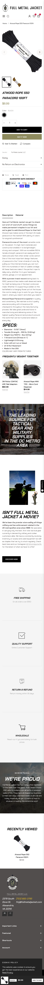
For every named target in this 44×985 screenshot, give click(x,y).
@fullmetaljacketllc (34, 544)
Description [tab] (7, 215)
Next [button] (39, 52)
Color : (7, 110)
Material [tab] (19, 215)
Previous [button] (4, 52)
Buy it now (22, 137)
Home (5, 23)
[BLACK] (4, 115)
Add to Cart (37, 980)
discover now (11, 559)
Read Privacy (7, 972)
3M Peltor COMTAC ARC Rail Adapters (10, 382)
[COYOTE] (9, 115)
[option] (22, 51)
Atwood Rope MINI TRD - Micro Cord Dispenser (31, 384)
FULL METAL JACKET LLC (17, 894)
